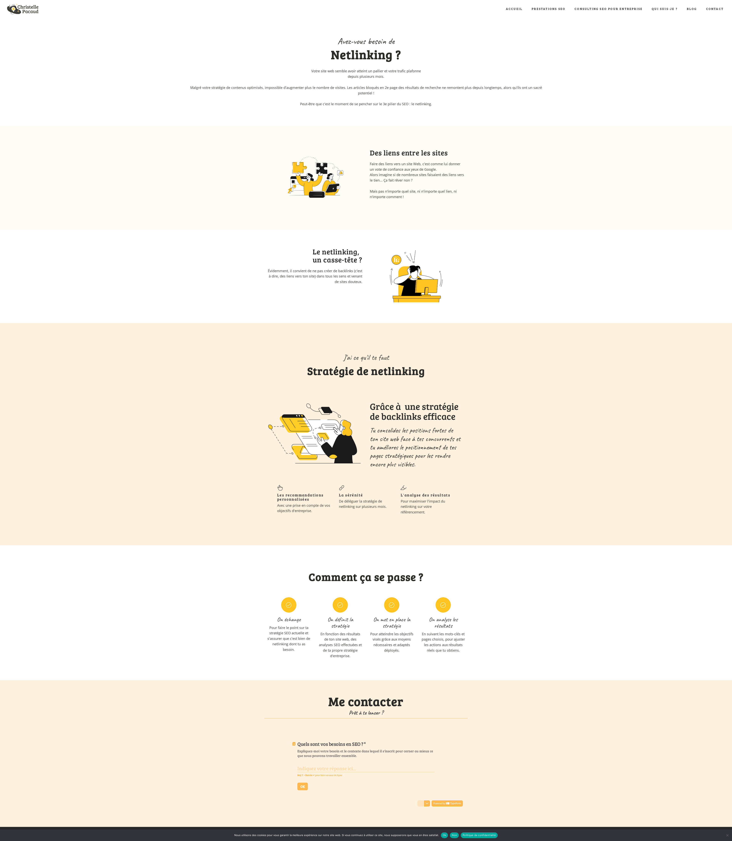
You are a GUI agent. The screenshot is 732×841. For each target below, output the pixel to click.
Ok (444, 835)
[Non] (727, 835)
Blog (692, 9)
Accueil (514, 9)
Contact (715, 9)
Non (454, 835)
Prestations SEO (548, 9)
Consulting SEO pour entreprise (609, 9)
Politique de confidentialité (479, 835)
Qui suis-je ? (665, 9)
